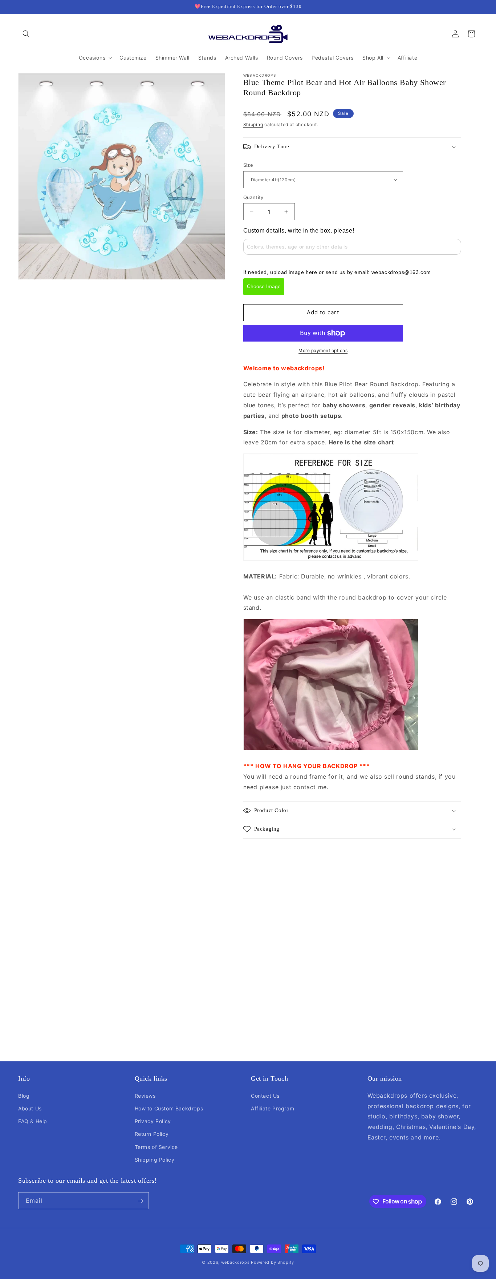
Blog (23, 1095)
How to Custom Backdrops (169, 1108)
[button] (26, 34)
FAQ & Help (32, 1121)
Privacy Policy (153, 1121)
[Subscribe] (141, 1201)
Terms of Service (156, 1146)
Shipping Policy (155, 1159)
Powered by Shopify (272, 1262)
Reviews (145, 1095)
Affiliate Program (272, 1108)
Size (248, 165)
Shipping (253, 124)
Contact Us (265, 1095)
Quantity (253, 197)
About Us (30, 1108)
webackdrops (235, 1262)
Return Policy (152, 1134)
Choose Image (264, 286)
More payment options (322, 350)
